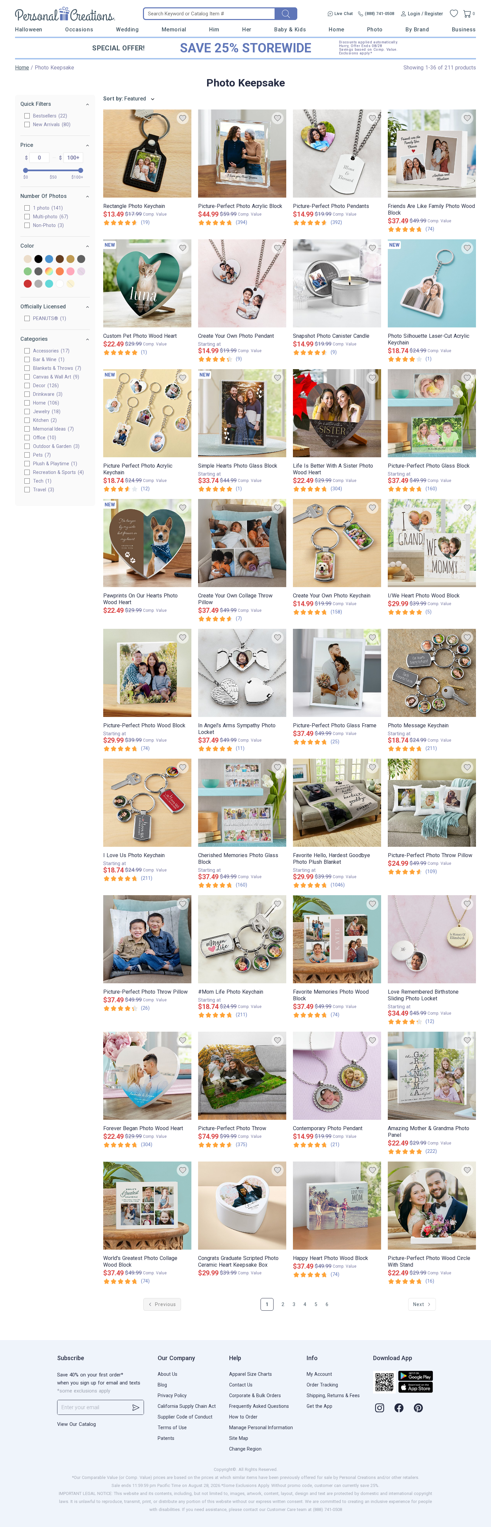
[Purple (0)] (81, 271)
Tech (41, 481)
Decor (45, 385)
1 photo (47, 208)
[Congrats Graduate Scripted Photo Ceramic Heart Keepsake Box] (242, 1206)
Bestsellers (49, 115)
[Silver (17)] (38, 284)
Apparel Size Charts (250, 1374)
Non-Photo (47, 225)
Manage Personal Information (261, 1427)
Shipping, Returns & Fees (333, 1395)
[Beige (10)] (28, 259)
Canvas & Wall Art (55, 376)
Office (43, 437)
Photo (375, 29)
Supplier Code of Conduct (185, 1417)
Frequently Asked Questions (259, 1406)
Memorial (174, 29)
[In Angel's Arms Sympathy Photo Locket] (242, 673)
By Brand (417, 29)
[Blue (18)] (49, 259)
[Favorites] (454, 13)
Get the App (319, 1406)
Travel (42, 489)
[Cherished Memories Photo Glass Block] (242, 803)
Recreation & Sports (57, 472)
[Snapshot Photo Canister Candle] (337, 283)
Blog (162, 1384)
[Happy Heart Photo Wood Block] (337, 1206)
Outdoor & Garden (55, 446)
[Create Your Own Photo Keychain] (337, 543)
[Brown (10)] (60, 259)
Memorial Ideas (52, 429)
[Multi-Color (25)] (49, 271)
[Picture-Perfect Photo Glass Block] (432, 413)
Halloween (28, 29)
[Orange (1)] (60, 271)
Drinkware (47, 394)
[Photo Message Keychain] (432, 673)
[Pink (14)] (70, 271)
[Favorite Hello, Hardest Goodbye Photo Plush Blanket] (337, 803)
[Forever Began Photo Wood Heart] (147, 1076)
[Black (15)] (38, 259)
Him (214, 29)
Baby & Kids (290, 29)
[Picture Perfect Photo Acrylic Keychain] (147, 413)
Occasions (79, 29)
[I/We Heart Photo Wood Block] (432, 543)
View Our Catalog (76, 1424)
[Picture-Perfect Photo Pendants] (337, 153)
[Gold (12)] (70, 259)
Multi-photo (49, 216)
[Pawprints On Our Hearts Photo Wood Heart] (147, 543)
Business (464, 29)
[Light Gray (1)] (38, 271)
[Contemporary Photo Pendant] (337, 1076)
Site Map (238, 1438)
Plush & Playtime (54, 463)
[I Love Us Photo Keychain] (147, 803)
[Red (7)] (28, 284)
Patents (166, 1438)
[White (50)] (60, 284)
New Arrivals (51, 124)
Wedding (127, 29)
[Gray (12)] (81, 259)
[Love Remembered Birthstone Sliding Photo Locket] (432, 939)
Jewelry (46, 411)
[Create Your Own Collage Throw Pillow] (242, 543)
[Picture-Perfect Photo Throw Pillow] (432, 803)
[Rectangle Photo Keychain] (147, 153)
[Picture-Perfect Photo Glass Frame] (337, 673)
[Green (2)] (28, 271)
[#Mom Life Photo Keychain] (242, 939)
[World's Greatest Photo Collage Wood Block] (147, 1206)
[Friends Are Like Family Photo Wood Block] (432, 153)
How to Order (243, 1417)
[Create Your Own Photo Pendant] (242, 283)
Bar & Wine (48, 359)
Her (247, 29)
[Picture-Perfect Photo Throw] (242, 1076)
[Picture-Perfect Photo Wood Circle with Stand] (432, 1206)
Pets (41, 455)
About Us (167, 1374)
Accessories (50, 350)
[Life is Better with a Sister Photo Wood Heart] (337, 413)
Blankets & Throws (56, 368)
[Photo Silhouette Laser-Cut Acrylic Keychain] (432, 283)
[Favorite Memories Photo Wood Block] (337, 939)
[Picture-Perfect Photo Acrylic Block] (242, 153)
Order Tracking (322, 1384)
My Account (319, 1374)
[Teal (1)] (49, 284)
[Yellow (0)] (70, 284)
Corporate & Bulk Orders (255, 1395)
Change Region (245, 1449)
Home (336, 29)
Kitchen (44, 420)
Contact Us (241, 1384)
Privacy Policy (172, 1395)
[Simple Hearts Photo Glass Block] (242, 413)
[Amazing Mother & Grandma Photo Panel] (432, 1076)
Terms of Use (172, 1427)
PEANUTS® (48, 318)
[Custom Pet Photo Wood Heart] (147, 283)
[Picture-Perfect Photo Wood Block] (147, 673)
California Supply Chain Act (187, 1406)
